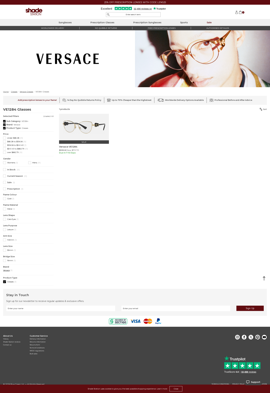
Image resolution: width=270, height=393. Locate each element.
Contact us (7, 345)
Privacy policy (239, 384)
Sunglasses (65, 22)
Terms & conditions (220, 384)
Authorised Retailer (217, 28)
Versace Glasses (26, 92)
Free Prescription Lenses (161, 28)
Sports (184, 22)
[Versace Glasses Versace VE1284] (84, 127)
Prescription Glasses (102, 22)
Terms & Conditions (37, 348)
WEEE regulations (37, 351)
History (5, 339)
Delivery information (38, 339)
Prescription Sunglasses (147, 22)
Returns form (35, 345)
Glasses (14, 92)
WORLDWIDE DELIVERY (52, 28)
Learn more (162, 389)
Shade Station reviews (11, 342)
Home (6, 92)
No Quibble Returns (106, 28)
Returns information (38, 342)
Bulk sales (33, 354)
